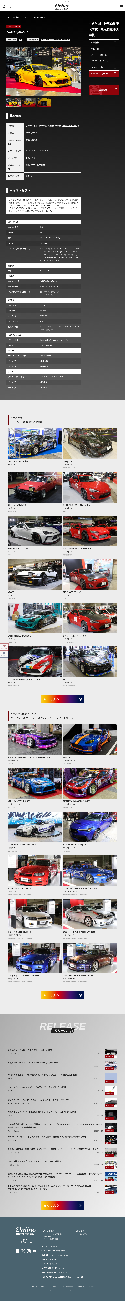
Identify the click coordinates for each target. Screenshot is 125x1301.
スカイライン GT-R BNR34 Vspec (78, 976)
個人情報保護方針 (69, 1286)
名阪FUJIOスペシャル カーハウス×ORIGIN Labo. (29, 757)
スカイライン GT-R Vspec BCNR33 (79, 932)
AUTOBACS (12, 1193)
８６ (30, 17)
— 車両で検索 (46, 1236)
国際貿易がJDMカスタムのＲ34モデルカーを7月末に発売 (33, 1063)
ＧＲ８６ (67, 757)
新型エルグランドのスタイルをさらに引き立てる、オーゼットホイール (39, 1100)
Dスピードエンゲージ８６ (74, 636)
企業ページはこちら (69, 126)
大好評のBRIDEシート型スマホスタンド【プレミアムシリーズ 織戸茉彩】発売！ (43, 1075)
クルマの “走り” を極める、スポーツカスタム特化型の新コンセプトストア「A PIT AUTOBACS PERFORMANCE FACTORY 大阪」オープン (50, 1187)
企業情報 (95, 42)
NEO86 (11, 592)
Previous (10, 71)
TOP (8, 17)
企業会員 (91, 1286)
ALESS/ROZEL (14, 1140)
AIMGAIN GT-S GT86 (18, 549)
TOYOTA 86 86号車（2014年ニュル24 (24, 679)
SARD (10, 1116)
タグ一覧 (34, 1286)
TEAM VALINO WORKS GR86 (76, 801)
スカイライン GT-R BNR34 (19, 888)
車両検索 (15, 17)
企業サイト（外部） (100, 74)
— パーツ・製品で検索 (49, 1239)
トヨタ (23, 17)
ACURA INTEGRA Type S (74, 845)
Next (77, 71)
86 (64, 679)
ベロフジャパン (14, 1165)
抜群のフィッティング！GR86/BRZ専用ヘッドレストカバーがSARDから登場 (42, 1112)
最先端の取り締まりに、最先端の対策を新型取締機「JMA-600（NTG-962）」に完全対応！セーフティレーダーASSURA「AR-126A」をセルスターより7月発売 (55, 1175)
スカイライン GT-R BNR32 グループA (80, 888)
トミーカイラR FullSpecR (19, 932)
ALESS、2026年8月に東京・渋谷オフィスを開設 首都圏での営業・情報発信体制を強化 (47, 1137)
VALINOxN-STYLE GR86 (19, 801)
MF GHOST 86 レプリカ (73, 592)
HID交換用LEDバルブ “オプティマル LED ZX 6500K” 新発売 (34, 1161)
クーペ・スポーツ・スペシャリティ (55, 40)
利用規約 (81, 1286)
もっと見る (52, 699)
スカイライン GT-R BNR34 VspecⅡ (24, 976)
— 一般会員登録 (81, 1234)
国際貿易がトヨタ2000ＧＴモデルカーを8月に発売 (30, 1050)
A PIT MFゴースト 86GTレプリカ (77, 505)
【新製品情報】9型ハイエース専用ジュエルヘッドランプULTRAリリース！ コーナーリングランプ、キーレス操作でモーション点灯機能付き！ (55, 1125)
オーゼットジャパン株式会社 (19, 1103)
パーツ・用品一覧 (99, 55)
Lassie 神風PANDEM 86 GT (20, 636)
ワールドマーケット (15, 1054)
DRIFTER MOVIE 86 (17, 505)
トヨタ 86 (67, 461)
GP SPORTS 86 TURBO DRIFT (77, 549)
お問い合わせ (45, 1286)
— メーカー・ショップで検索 (51, 1234)
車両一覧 (95, 49)
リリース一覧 (97, 67)
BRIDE (10, 1078)
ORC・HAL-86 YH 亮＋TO (19, 461)
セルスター (12, 1180)
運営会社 (56, 1286)
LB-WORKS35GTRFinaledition (22, 845)
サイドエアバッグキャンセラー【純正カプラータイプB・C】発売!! (37, 1087)
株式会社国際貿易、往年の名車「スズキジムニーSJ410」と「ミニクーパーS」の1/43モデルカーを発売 (53, 1149)
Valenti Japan (13, 1131)
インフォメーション (100, 61)
